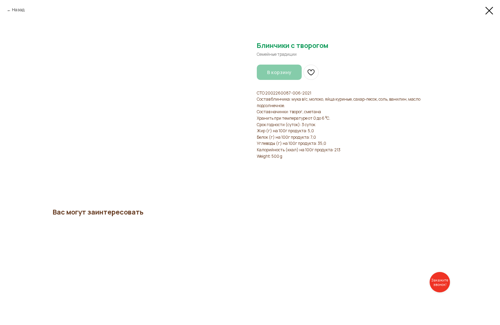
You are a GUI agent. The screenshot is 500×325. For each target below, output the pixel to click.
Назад (18, 10)
